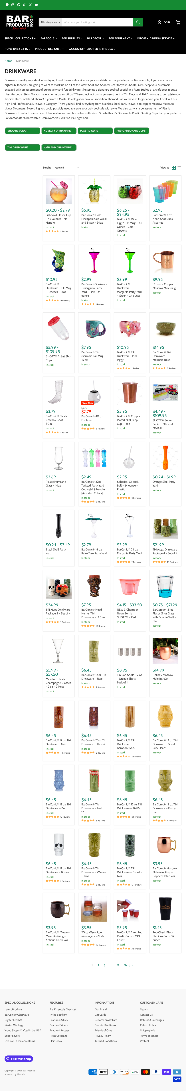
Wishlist (144, 1041)
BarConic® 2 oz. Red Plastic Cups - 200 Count (129, 936)
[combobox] (97, 22)
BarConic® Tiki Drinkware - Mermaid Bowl (162, 355)
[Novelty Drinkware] (59, 137)
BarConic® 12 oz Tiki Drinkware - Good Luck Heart (165, 744)
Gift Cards (100, 1014)
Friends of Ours (103, 1030)
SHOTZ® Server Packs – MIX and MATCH (163, 424)
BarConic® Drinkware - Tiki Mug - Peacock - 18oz (58, 288)
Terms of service (149, 1035)
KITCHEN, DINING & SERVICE (155, 38)
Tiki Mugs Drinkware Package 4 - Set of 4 (165, 551)
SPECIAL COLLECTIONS (19, 38)
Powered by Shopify (15, 1074)
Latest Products (13, 1009)
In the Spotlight (58, 1014)
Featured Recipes (59, 1030)
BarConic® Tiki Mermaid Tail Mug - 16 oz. (93, 355)
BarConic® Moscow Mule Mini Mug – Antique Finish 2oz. (58, 936)
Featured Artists (59, 1020)
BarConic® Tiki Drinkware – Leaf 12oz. (91, 808)
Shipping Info (147, 1030)
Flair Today (56, 1041)
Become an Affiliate (106, 1020)
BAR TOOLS (48, 38)
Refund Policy (148, 1025)
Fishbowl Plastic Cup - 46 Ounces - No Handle (58, 218)
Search (144, 1009)
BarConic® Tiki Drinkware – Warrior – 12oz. (93, 872)
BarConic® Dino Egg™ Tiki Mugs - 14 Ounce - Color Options (129, 224)
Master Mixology (14, 1025)
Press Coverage (58, 1035)
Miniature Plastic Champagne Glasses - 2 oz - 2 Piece (58, 682)
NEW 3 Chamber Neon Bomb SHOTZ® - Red (127, 613)
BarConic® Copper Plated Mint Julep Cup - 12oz (128, 419)
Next (127, 965)
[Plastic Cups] (95, 137)
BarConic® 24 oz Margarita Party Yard (129, 551)
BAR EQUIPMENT (119, 38)
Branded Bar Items (105, 1025)
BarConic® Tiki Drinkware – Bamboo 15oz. (126, 744)
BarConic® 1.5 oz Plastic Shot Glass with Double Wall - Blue (164, 615)
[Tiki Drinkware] (23, 154)
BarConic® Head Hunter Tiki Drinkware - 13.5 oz (93, 613)
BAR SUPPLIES (71, 38)
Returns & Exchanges (152, 1020)
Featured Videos (59, 1025)
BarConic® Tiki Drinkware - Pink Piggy (127, 355)
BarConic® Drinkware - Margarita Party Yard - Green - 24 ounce (129, 289)
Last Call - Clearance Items (20, 1041)
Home (8, 61)
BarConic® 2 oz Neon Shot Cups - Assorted (164, 218)
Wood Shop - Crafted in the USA (23, 1030)
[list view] (178, 167)
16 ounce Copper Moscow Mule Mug (164, 286)
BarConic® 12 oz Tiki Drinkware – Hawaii (93, 742)
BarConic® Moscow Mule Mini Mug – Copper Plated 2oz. (165, 872)
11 (118, 965)
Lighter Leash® (13, 1020)
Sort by (47, 167)
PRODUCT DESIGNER (48, 49)
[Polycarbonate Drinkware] (132, 137)
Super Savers (12, 1035)
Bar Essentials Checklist (63, 1009)
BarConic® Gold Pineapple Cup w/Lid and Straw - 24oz (94, 218)
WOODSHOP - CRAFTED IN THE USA (91, 49)
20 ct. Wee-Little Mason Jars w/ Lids (92, 934)
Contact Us (146, 1014)
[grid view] (173, 167)
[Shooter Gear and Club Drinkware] (23, 137)
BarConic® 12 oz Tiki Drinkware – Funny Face (165, 808)
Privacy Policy (103, 1035)
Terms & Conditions (106, 1041)
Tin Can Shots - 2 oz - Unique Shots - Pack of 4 (129, 678)
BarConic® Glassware (17, 1014)
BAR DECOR (94, 38)
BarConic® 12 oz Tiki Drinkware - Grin (58, 742)
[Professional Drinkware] (59, 154)
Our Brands (101, 1009)
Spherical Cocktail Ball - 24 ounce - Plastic (128, 485)
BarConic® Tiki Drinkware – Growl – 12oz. (129, 872)
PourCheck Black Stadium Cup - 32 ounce (163, 936)
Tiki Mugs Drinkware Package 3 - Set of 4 (58, 611)
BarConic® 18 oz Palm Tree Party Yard (94, 551)
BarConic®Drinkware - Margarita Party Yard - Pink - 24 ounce (94, 289)
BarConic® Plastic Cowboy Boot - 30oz (57, 419)
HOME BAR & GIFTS (16, 49)
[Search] (138, 22)
